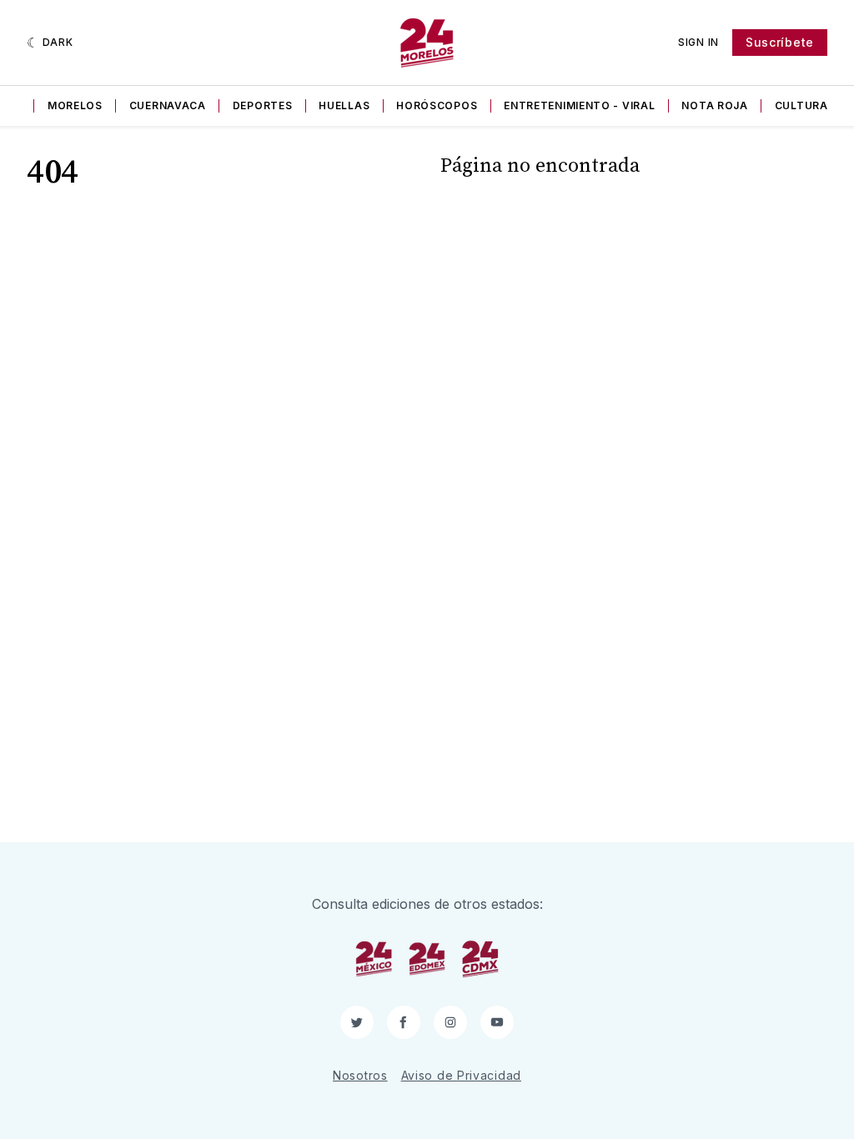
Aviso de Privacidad (461, 1075)
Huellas (344, 105)
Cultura (801, 105)
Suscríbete (780, 42)
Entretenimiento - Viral (579, 105)
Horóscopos (436, 105)
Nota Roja (714, 105)
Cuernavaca (167, 105)
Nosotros (360, 1075)
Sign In (698, 42)
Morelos (75, 105)
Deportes (263, 105)
